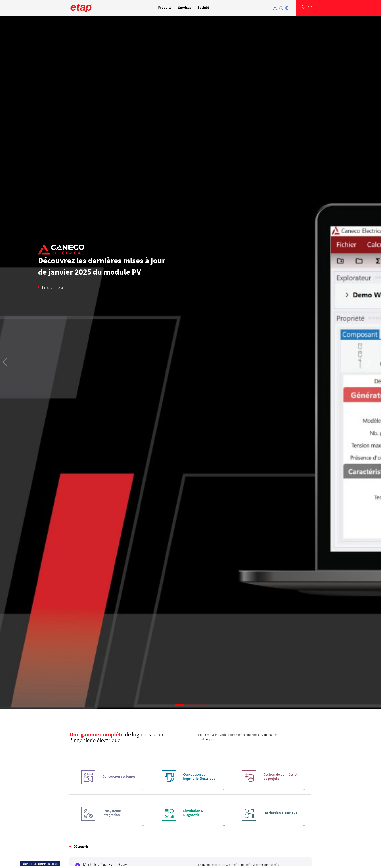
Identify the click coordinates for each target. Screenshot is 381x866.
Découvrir (80, 846)
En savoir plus (53, 287)
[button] (179, 705)
